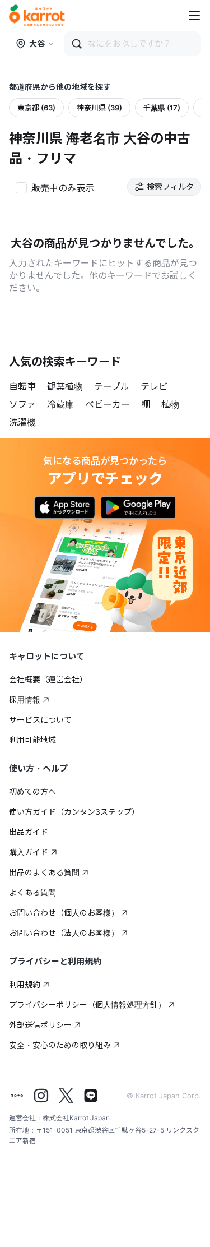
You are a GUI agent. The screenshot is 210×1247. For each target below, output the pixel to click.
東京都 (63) (36, 107)
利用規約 (24, 984)
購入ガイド (28, 852)
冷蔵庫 (60, 404)
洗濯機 (22, 422)
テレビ (154, 386)
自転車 (22, 386)
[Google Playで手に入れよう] (138, 507)
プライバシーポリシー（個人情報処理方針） (87, 1004)
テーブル (111, 386)
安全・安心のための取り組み (60, 1045)
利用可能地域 (32, 740)
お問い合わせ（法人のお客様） (64, 932)
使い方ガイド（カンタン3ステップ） (74, 811)
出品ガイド (28, 832)
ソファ (22, 404)
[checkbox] (55, 186)
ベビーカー (107, 404)
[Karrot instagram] (41, 1095)
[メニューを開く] (194, 15)
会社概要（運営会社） (48, 679)
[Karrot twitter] (66, 1095)
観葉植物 (65, 386)
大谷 (37, 43)
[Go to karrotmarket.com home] (37, 15)
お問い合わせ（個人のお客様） (64, 912)
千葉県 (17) (161, 107)
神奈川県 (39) (99, 107)
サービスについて (40, 719)
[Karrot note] (17, 1095)
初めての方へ (32, 791)
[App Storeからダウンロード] (64, 507)
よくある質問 (32, 892)
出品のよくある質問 (44, 872)
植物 (170, 404)
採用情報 (24, 699)
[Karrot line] (91, 1095)
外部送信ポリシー (40, 1024)
